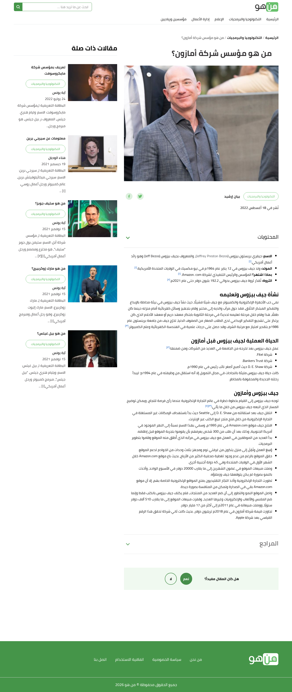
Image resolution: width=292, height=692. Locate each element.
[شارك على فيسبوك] (129, 196)
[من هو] (266, 7)
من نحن (196, 659)
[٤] (206, 405)
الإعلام (219, 19)
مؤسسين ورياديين (173, 19)
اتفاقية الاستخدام (129, 659)
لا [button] (171, 579)
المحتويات (268, 237)
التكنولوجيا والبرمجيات (245, 19)
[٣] (126, 325)
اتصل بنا (100, 659)
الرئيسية (272, 19)
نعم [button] (186, 579)
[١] (250, 261)
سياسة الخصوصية (166, 659)
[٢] (168, 279)
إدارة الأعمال (200, 19)
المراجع (269, 543)
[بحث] (18, 7)
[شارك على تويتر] (140, 196)
